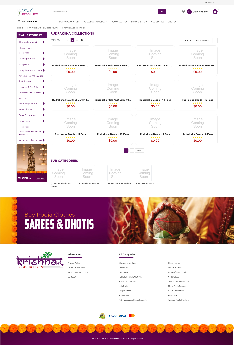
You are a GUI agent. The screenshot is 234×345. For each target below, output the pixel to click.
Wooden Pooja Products (30, 140)
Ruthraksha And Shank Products (42, 28)
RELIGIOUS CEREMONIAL (31, 76)
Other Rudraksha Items (61, 185)
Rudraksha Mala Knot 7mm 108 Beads (158, 65)
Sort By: (189, 40)
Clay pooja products (28, 42)
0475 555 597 (200, 11)
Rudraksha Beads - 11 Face (70, 134)
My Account (211, 2)
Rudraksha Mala (145, 183)
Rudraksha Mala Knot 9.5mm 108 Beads (75, 65)
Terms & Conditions (76, 268)
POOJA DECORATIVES (69, 22)
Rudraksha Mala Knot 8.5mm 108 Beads (117, 65)
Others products (27, 59)
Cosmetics (24, 53)
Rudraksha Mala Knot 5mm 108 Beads (116, 100)
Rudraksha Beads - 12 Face (197, 100)
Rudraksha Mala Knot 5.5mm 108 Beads (75, 100)
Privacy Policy (74, 263)
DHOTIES (172, 22)
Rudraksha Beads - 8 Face (197, 134)
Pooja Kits (24, 127)
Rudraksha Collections (73, 28)
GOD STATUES (157, 22)
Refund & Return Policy (78, 272)
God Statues (25, 81)
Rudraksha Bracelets (119, 183)
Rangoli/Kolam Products (30, 70)
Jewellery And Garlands (30, 93)
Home (20, 28)
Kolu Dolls (24, 98)
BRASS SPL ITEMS (139, 22)
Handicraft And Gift (28, 87)
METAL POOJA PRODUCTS (95, 22)
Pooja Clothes (25, 109)
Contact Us (72, 277)
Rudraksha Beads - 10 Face (113, 134)
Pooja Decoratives (27, 115)
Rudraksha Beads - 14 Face (155, 100)
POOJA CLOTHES (119, 22)
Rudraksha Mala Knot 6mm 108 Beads (201, 65)
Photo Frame (25, 48)
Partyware (24, 64)
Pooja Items (24, 121)
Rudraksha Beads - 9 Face (155, 134)
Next (139, 150)
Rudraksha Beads (89, 183)
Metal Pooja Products (29, 103)
